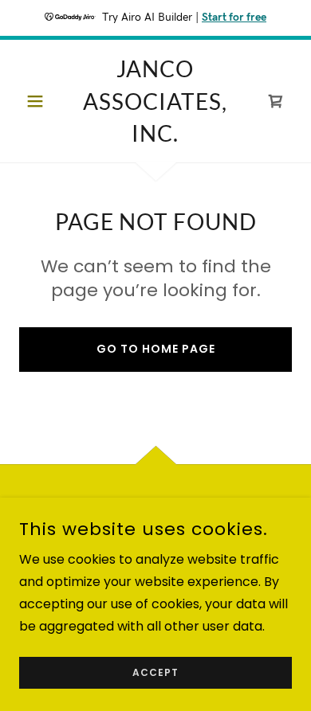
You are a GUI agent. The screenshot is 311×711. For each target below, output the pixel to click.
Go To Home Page (155, 349)
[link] (155, 101)
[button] (39, 101)
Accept (155, 672)
